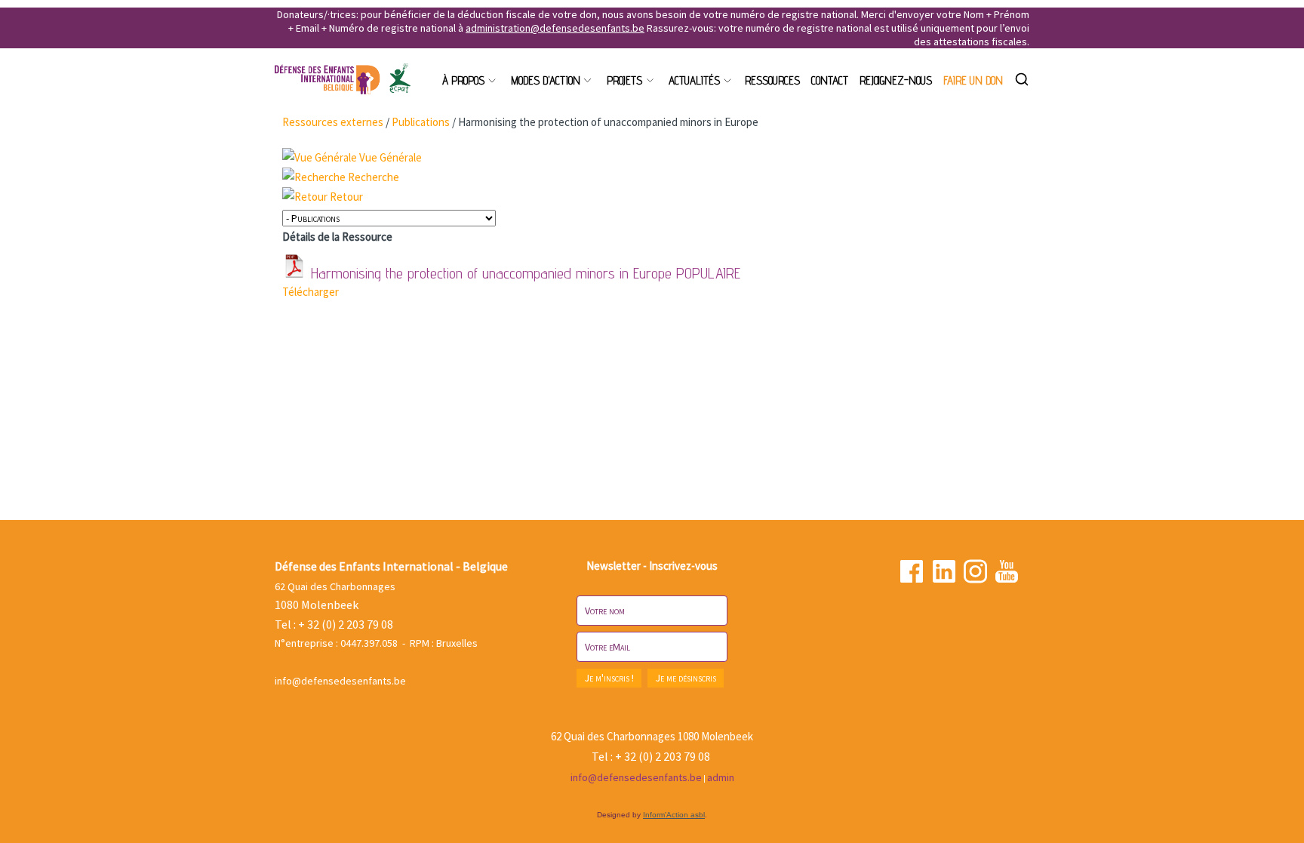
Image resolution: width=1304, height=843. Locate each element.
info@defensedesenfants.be (340, 681)
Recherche (373, 177)
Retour (346, 196)
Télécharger (310, 292)
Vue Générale (390, 157)
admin (720, 777)
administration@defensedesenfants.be (555, 28)
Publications (421, 122)
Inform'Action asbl (674, 815)
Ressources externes (332, 122)
